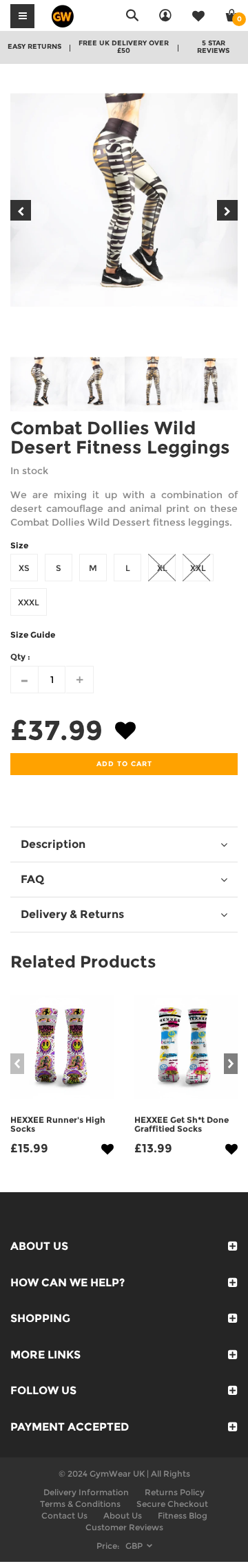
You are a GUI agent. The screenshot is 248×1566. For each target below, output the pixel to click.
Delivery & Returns (72, 914)
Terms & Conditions (80, 1504)
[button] (125, 733)
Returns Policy (175, 1492)
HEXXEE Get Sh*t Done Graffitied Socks (181, 1124)
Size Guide (32, 634)
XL (162, 568)
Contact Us (64, 1515)
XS (24, 568)
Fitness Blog (182, 1515)
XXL (198, 568)
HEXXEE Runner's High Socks (57, 1124)
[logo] (63, 15)
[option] (124, 200)
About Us (122, 1515)
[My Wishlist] (198, 15)
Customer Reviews (124, 1527)
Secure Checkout (172, 1504)
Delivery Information (86, 1492)
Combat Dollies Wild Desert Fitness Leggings (120, 438)
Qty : (20, 656)
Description (53, 844)
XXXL (28, 602)
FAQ (32, 879)
